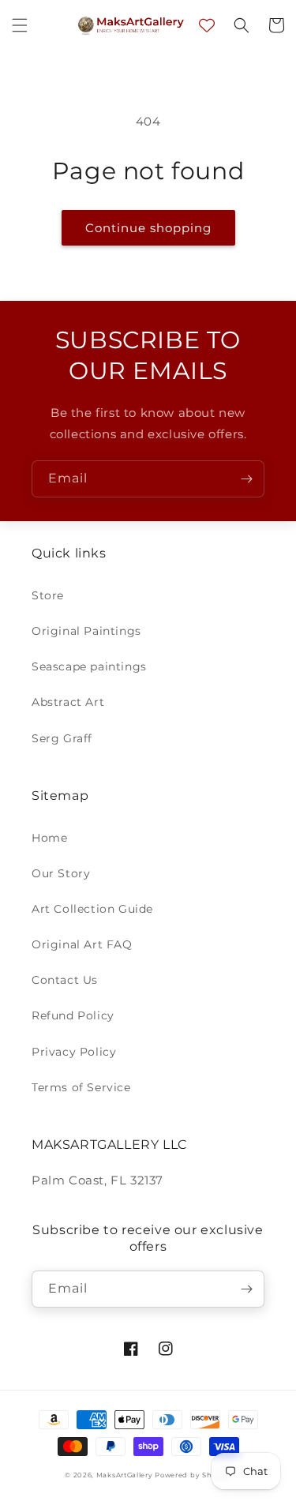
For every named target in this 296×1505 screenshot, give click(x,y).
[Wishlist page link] (207, 25)
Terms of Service (81, 1087)
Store (48, 595)
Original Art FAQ (82, 944)
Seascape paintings (89, 666)
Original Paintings (86, 631)
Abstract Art (68, 702)
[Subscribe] (246, 478)
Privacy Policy (74, 1052)
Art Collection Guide (92, 909)
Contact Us (65, 980)
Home (49, 838)
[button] (19, 25)
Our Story (61, 873)
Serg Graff (62, 738)
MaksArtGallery (125, 1475)
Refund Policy (73, 1015)
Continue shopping (148, 227)
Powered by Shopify (193, 1475)
